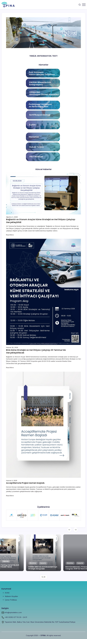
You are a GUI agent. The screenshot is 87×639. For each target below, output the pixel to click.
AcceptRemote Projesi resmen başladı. (25, 483)
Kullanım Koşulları (11, 596)
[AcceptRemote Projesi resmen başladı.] (43, 424)
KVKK (7, 593)
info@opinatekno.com (13, 612)
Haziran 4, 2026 (11, 480)
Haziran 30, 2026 (12, 347)
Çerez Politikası (11, 600)
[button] (80, 5)
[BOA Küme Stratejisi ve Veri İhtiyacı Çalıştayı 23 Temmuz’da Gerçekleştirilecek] (43, 292)
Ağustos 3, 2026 (12, 217)
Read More (10, 235)
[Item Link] (43, 552)
